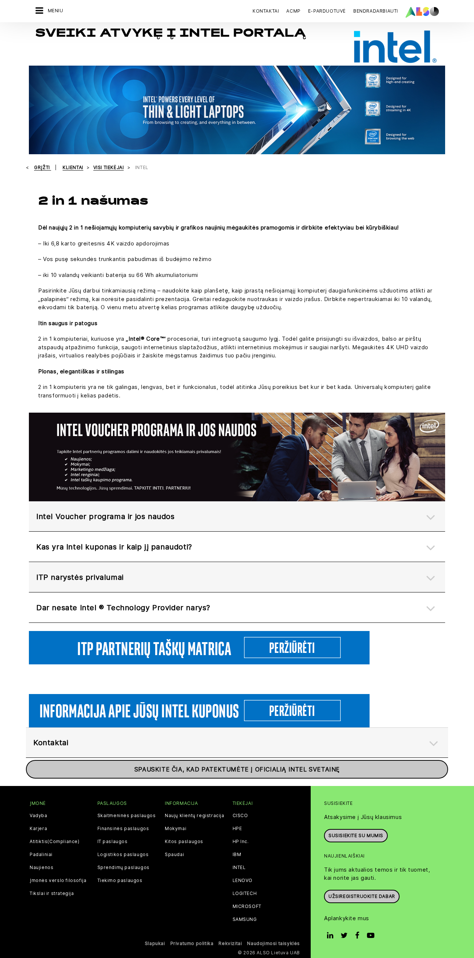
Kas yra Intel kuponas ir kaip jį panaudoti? (114, 546)
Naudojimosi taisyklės (273, 943)
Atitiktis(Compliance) (55, 841)
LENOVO (243, 880)
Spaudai (174, 854)
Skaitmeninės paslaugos (126, 815)
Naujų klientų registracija (194, 815)
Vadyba (38, 815)
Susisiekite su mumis (355, 835)
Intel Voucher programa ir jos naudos (105, 516)
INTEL (239, 867)
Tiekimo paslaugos (120, 880)
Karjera (38, 828)
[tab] (237, 517)
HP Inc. (241, 841)
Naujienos (41, 867)
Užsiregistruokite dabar (361, 896)
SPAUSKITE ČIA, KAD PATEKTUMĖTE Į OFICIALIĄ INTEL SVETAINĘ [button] (237, 769)
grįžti (42, 167)
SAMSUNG (245, 919)
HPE (237, 828)
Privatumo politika (192, 943)
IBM (237, 854)
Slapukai (155, 943)
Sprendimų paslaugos (123, 867)
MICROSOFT (247, 906)
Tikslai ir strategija (52, 893)
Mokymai (175, 828)
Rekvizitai (230, 943)
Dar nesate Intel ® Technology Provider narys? (123, 607)
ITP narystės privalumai (80, 577)
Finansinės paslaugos (123, 828)
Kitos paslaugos (184, 841)
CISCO (240, 815)
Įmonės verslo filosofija (58, 880)
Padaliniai (41, 854)
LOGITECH (245, 893)
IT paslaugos (112, 841)
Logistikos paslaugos (123, 854)
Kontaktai (266, 11)
